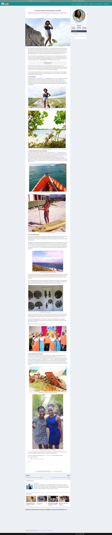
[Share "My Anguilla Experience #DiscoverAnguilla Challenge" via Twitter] (39, 471)
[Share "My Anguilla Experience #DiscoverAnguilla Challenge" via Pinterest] (45, 471)
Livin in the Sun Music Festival (63, 504)
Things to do (106, 4)
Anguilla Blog (79, 4)
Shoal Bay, (36, 78)
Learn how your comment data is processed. (45, 530)
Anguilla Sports (62, 13)
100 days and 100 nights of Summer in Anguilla (53, 504)
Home (73, 4)
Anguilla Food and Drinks (38, 13)
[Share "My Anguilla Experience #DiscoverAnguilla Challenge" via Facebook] (38, 471)
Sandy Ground (44, 78)
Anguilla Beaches (31, 13)
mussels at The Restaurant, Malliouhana (34, 358)
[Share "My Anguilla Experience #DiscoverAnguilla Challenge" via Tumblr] (43, 471)
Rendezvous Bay (56, 78)
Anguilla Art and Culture (56, 12)
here (28, 246)
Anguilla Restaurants (56, 13)
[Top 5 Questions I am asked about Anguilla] (31, 499)
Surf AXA (64, 155)
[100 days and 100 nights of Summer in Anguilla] (53, 499)
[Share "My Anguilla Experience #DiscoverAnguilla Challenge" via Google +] (41, 471)
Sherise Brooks (34, 12)
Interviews (91, 4)
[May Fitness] (42, 499)
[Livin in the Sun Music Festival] (64, 499)
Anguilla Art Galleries (63, 12)
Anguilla (43, 12)
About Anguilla (98, 4)
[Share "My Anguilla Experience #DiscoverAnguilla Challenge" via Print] (50, 471)
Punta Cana (56, 152)
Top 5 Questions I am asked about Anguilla (30, 504)
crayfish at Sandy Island (61, 356)
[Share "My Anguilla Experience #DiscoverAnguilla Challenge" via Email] (48, 471)
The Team (85, 4)
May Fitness (39, 503)
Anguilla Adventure (48, 12)
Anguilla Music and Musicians (47, 13)
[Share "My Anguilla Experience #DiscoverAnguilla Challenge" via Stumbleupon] (46, 471)
